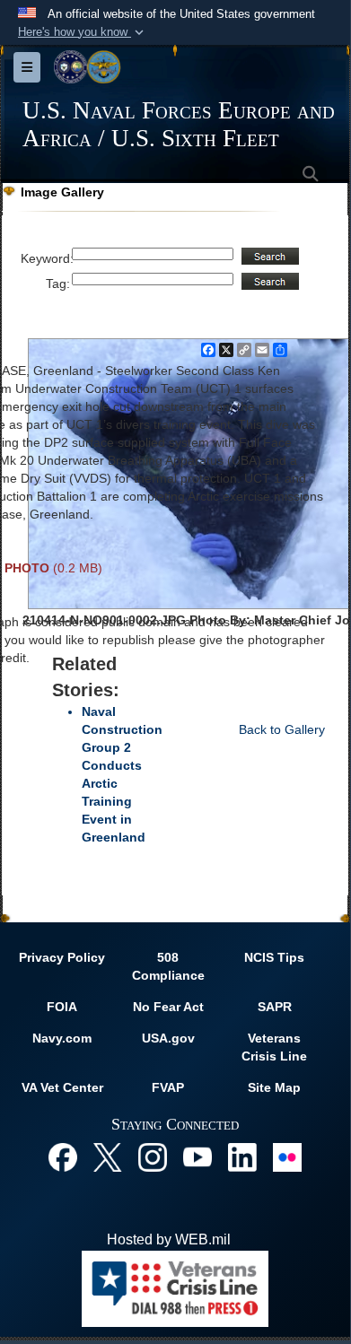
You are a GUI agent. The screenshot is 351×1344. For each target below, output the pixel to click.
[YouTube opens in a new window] (197, 1156)
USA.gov (168, 1038)
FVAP (168, 1087)
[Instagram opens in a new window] (152, 1156)
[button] (82, 32)
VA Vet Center (62, 1087)
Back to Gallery (282, 729)
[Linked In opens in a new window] (242, 1156)
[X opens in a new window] (107, 1156)
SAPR (275, 1006)
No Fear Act (168, 1006)
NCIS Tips (274, 957)
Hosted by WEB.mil (169, 1239)
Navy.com (62, 1038)
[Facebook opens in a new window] (62, 1156)
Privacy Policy (62, 957)
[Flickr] (287, 1156)
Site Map (274, 1087)
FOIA (62, 1006)
